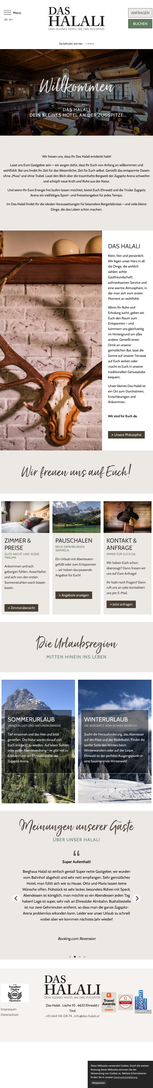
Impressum (9, 1009)
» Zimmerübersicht (21, 608)
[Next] (137, 898)
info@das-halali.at (86, 1016)
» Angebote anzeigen (74, 595)
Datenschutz (9, 1015)
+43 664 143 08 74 (58, 1016)
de (6, 19)
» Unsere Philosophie (126, 435)
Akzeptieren (98, 1082)
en (11, 19)
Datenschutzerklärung (125, 1077)
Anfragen (140, 13)
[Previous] (16, 898)
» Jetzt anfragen (121, 604)
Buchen (140, 23)
